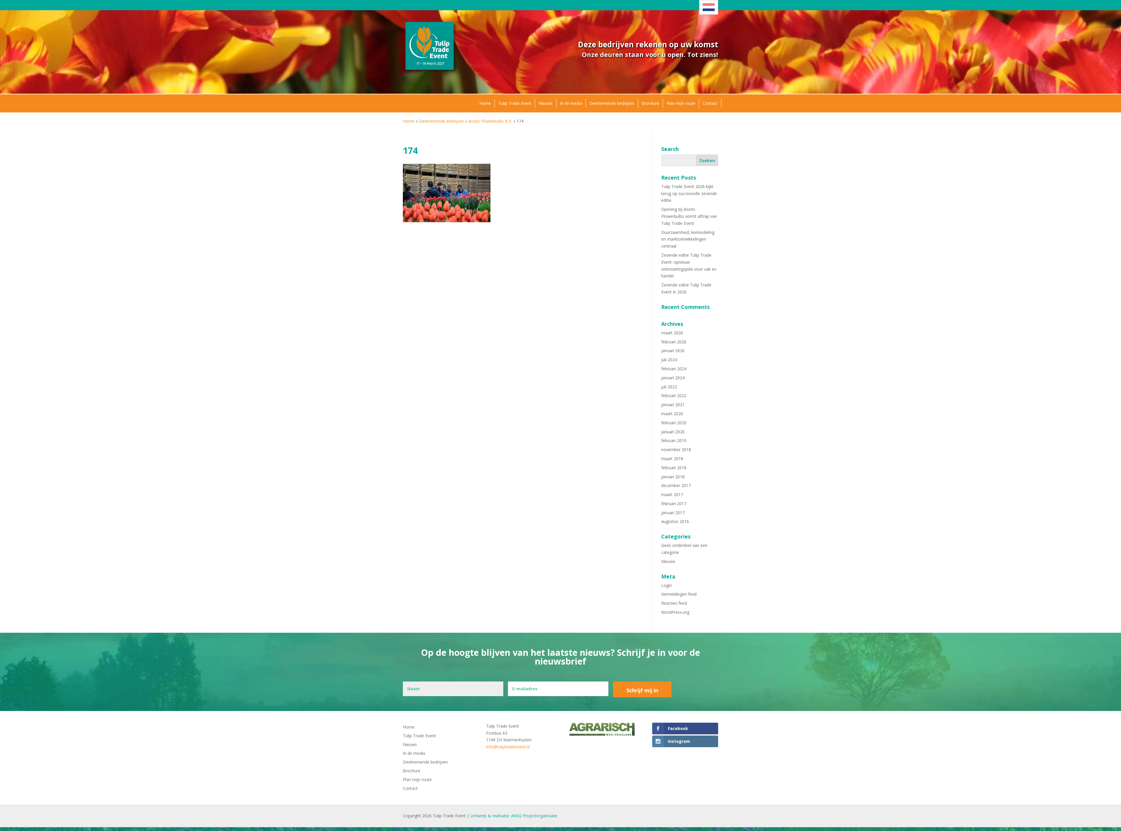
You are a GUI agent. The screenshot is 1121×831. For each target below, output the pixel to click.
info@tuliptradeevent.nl (508, 747)
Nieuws (546, 103)
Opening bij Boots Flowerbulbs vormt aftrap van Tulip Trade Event (689, 216)
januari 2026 (673, 350)
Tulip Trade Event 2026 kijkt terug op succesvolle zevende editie (689, 193)
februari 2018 (673, 467)
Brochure (650, 103)
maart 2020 (672, 413)
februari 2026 (673, 342)
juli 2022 (669, 387)
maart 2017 (672, 494)
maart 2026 (672, 332)
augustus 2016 (675, 521)
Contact (710, 103)
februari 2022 (673, 395)
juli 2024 (669, 359)
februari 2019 (673, 440)
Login (666, 585)
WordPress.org (675, 612)
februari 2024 (673, 368)
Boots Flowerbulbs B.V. (490, 121)
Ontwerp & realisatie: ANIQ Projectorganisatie (513, 815)
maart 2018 (672, 458)
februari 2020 (673, 422)
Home (485, 103)
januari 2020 (673, 431)
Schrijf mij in (642, 690)
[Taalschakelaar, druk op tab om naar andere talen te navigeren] (708, 7)
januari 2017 (673, 512)
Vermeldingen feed (679, 594)
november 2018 (676, 449)
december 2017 (676, 485)
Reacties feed (674, 603)
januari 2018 (673, 476)
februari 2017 (673, 503)
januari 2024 (673, 377)
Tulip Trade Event (514, 103)
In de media (571, 103)
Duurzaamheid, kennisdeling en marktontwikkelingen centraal (687, 239)
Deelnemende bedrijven (611, 103)
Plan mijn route (680, 103)
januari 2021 (673, 404)
